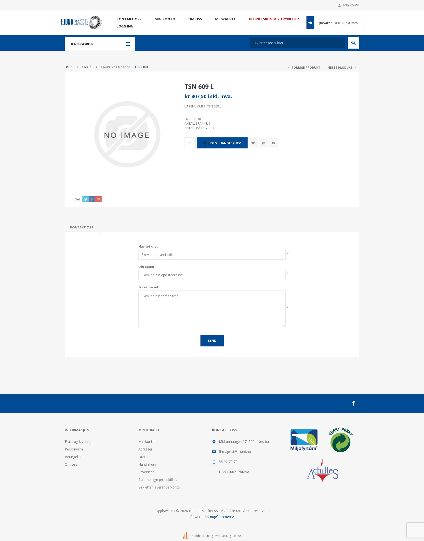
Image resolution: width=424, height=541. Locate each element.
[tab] (82, 227)
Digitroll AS (233, 536)
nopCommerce (222, 516)
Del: (77, 199)
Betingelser (74, 456)
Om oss (71, 464)
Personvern (74, 449)
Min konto (351, 5)
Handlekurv (147, 464)
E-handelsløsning (201, 536)
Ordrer (143, 456)
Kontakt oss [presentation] (81, 227)
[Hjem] (67, 67)
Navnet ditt (148, 246)
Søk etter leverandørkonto (159, 487)
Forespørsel (148, 287)
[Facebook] (353, 403)
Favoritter (146, 472)
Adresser (145, 449)
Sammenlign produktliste (158, 479)
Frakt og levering (78, 441)
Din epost (146, 266)
